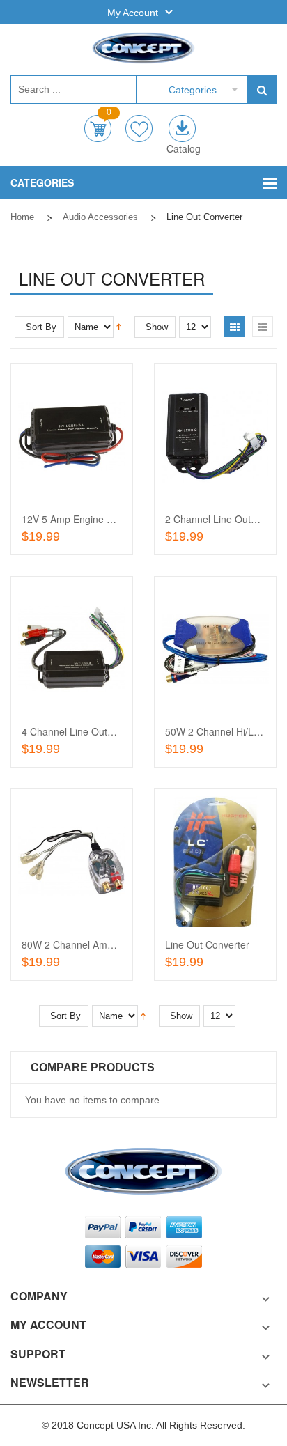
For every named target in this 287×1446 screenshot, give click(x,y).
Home (22, 217)
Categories (193, 89)
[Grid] (234, 326)
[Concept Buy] (143, 48)
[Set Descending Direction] (118, 326)
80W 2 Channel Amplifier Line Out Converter (120, 944)
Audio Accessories (100, 217)
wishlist (139, 128)
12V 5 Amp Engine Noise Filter (89, 519)
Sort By (41, 327)
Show (157, 327)
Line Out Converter (207, 944)
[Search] (261, 89)
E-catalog (182, 128)
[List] (262, 326)
